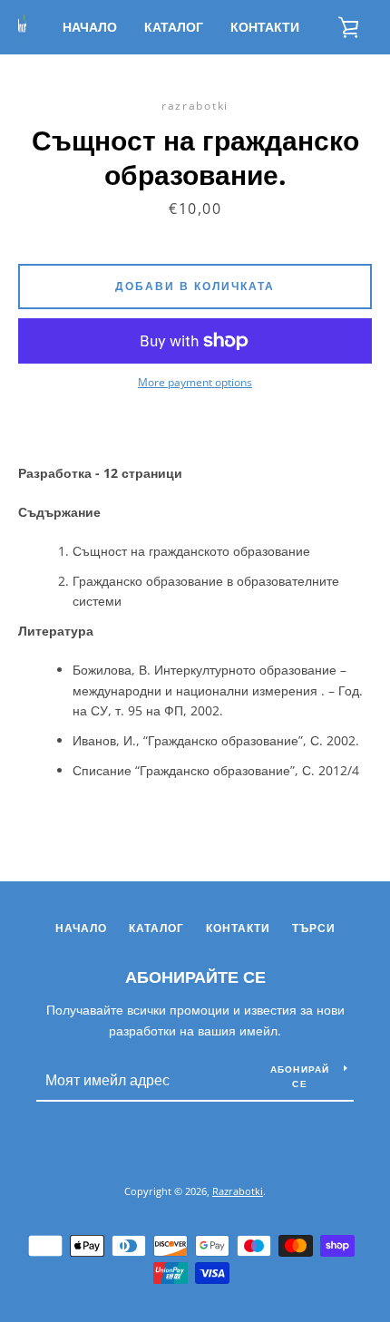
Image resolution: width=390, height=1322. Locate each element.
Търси (314, 928)
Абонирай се (300, 1076)
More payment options (195, 382)
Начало (90, 26)
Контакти (264, 26)
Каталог (173, 26)
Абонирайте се (195, 976)
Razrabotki (237, 1191)
